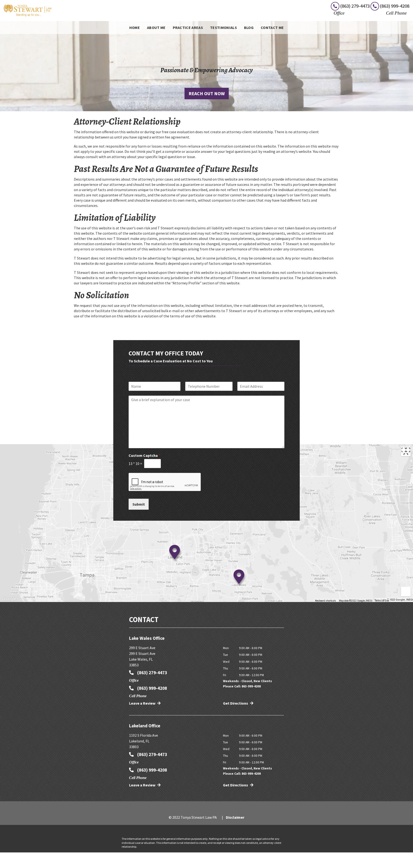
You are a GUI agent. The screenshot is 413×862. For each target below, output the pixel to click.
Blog (249, 27)
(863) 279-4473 (151, 672)
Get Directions (236, 703)
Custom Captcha (144, 455)
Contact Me (272, 27)
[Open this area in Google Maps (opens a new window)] (9, 599)
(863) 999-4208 (151, 688)
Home (134, 27)
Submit (138, 504)
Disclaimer (235, 817)
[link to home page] (28, 10)
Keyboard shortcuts (325, 600)
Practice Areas (188, 27)
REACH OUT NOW (207, 93)
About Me (156, 27)
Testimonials (223, 27)
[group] (206, 523)
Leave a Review (142, 703)
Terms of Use (382, 600)
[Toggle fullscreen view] (406, 451)
